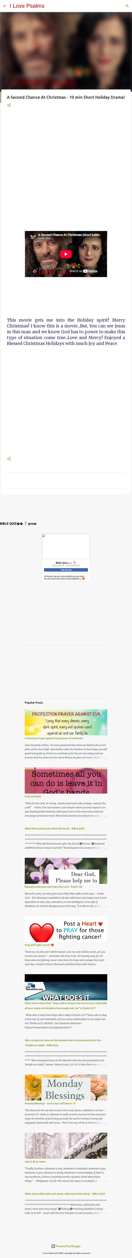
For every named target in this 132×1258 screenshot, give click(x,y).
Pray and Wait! (33, 796)
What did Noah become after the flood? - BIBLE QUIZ (55, 828)
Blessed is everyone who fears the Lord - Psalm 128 (53, 886)
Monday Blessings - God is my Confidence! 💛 (50, 1103)
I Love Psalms (27, 6)
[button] (9, 105)
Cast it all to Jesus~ (35, 1161)
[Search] (127, 6)
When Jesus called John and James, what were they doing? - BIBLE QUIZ (65, 1193)
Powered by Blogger (68, 1246)
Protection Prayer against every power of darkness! (54, 738)
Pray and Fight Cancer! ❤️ (39, 945)
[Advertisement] (66, 172)
